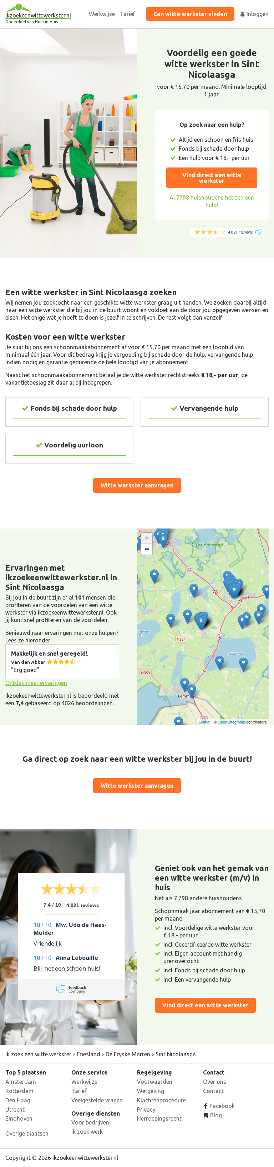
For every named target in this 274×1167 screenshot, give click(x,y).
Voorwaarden (154, 1081)
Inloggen (257, 14)
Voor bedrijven (90, 1122)
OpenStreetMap (231, 722)
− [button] (146, 549)
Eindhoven (18, 1118)
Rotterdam (19, 1091)
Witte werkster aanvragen (137, 485)
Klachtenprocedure (161, 1100)
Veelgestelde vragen (97, 1100)
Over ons (214, 1081)
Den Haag (17, 1100)
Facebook (222, 1106)
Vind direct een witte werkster (212, 178)
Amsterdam (20, 1081)
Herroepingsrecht (159, 1118)
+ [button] (146, 538)
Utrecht (15, 1109)
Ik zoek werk (87, 1131)
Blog (215, 1115)
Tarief (127, 14)
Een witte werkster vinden (190, 14)
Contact (213, 1091)
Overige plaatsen (27, 1133)
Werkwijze (102, 14)
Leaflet (204, 722)
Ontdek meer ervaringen (36, 683)
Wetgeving (150, 1091)
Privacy (146, 1109)
